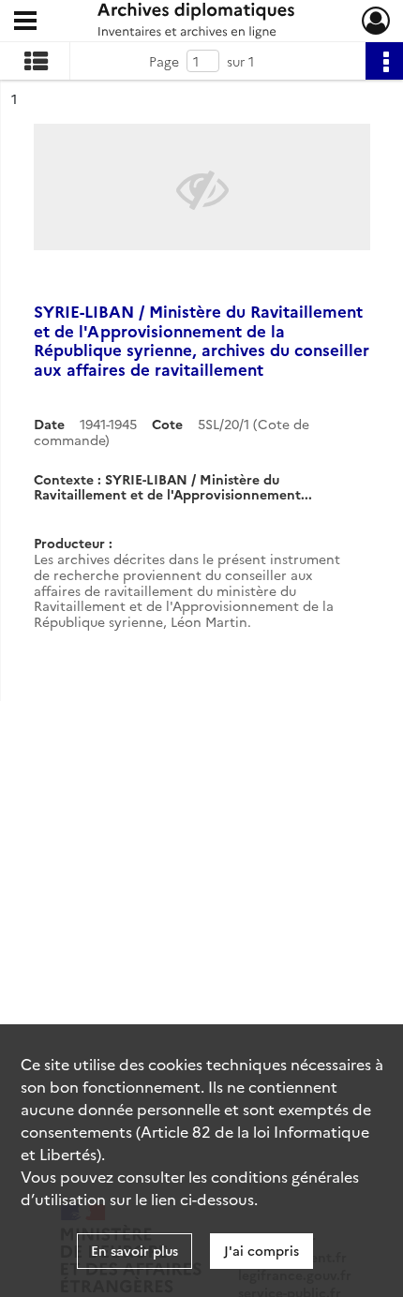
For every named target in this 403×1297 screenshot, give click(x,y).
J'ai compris (261, 1250)
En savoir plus (134, 1250)
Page (164, 61)
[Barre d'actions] (384, 61)
